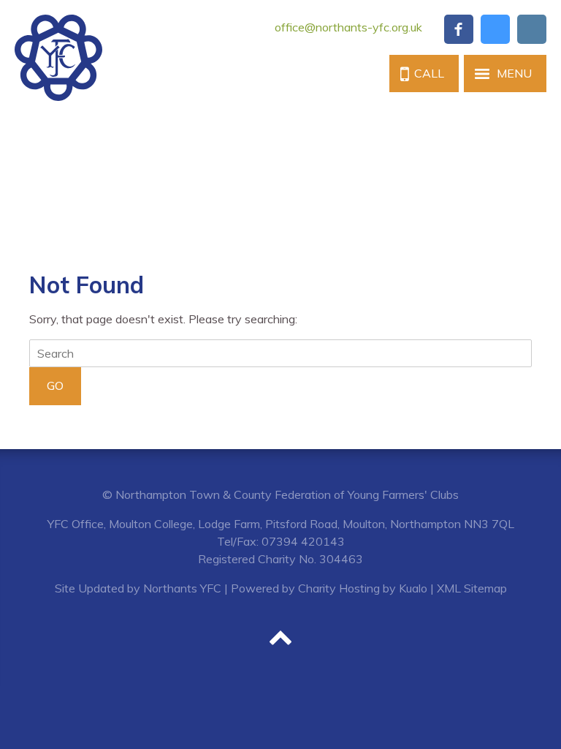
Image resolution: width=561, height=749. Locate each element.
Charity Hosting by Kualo (362, 588)
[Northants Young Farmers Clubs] (58, 58)
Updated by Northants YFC (149, 588)
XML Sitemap (472, 588)
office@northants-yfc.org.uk (348, 27)
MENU (514, 73)
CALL (429, 73)
